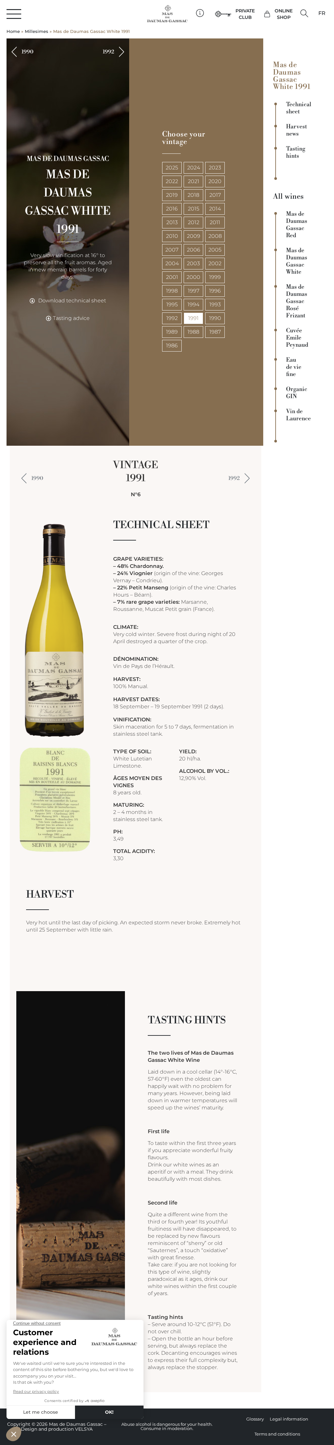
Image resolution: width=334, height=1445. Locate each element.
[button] (304, 13)
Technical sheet (297, 108)
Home (13, 31)
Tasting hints (295, 152)
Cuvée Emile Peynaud (297, 338)
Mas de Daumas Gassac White (296, 261)
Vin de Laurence (297, 415)
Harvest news (296, 130)
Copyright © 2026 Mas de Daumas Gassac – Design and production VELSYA (56, 1426)
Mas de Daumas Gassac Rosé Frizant (296, 301)
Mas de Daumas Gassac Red (296, 224)
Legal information (289, 1419)
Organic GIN (296, 393)
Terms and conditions (277, 1434)
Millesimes (36, 31)
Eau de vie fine (293, 367)
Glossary (255, 1419)
